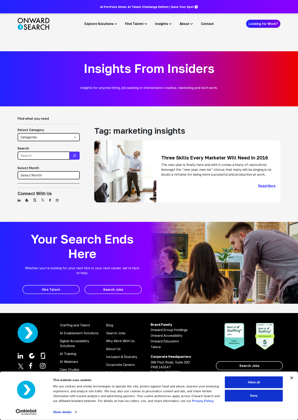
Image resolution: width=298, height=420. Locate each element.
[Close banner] (291, 377)
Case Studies (69, 370)
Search (23, 148)
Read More (266, 186)
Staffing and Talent (75, 325)
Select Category (30, 130)
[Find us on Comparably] (26, 200)
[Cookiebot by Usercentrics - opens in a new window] (26, 412)
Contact (207, 24)
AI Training (68, 354)
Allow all (254, 382)
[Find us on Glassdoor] (34, 200)
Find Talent (134, 24)
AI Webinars (69, 362)
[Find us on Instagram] (57, 200)
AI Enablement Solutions (79, 333)
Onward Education (165, 341)
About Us (113, 349)
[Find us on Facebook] (50, 200)
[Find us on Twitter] (42, 200)
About (184, 24)
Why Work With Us (120, 341)
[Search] (75, 156)
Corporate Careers (120, 365)
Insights (161, 24)
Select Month (28, 168)
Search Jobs (115, 333)
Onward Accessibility (166, 335)
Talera (156, 347)
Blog (109, 325)
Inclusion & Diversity (121, 357)
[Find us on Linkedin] (19, 200)
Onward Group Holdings (169, 330)
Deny (253, 395)
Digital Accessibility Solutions (74, 343)
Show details (62, 412)
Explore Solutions (99, 24)
